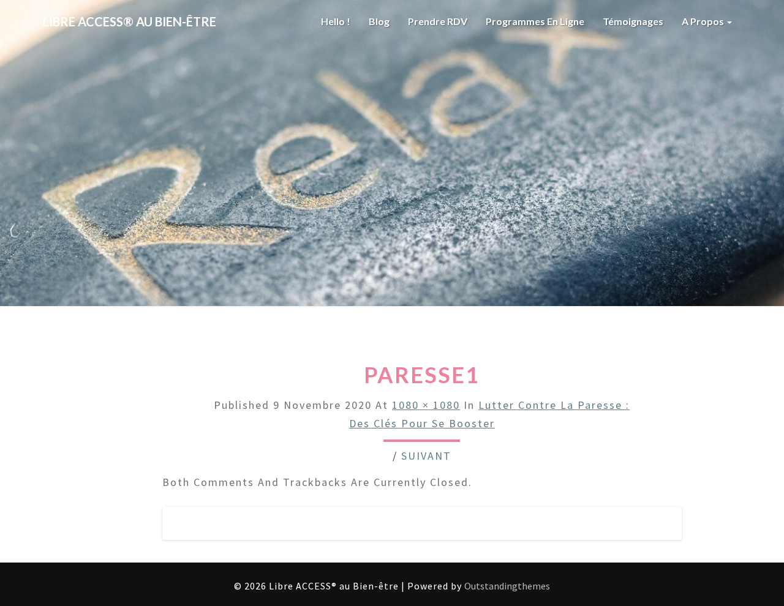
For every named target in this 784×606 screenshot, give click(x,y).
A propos (704, 21)
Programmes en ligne (535, 21)
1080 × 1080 (426, 405)
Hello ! (335, 21)
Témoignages (633, 21)
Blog (379, 21)
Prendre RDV (437, 21)
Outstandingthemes (507, 586)
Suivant (426, 456)
